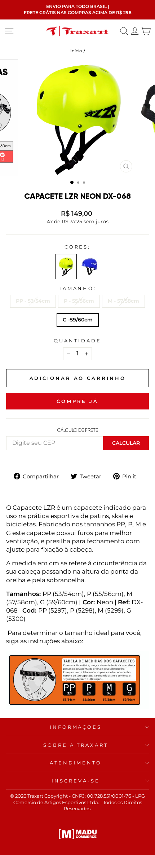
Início (76, 50)
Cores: (78, 247)
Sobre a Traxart (75, 745)
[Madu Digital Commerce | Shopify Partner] (78, 834)
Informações (76, 727)
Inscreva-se (76, 781)
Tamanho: (78, 288)
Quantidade (77, 340)
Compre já (77, 401)
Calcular (126, 443)
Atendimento (76, 763)
